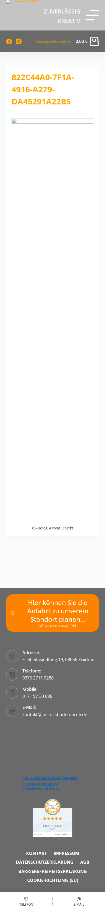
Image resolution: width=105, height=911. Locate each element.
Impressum (66, 853)
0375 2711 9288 (38, 678)
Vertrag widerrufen (52, 41)
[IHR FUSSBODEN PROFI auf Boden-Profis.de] (52, 818)
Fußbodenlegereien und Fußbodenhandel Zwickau (42, 786)
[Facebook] (9, 41)
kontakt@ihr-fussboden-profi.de (54, 715)
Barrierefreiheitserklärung (52, 871)
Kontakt (36, 853)
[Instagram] (19, 41)
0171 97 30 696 (37, 696)
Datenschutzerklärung (45, 862)
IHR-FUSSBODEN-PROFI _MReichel (50, 778)
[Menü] (92, 15)
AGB (84, 862)
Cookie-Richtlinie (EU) (52, 880)
